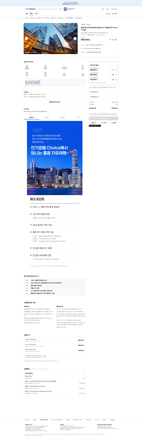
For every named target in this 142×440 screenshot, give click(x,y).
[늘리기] (116, 70)
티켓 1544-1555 (70, 426)
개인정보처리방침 (44, 419)
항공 (27, 18)
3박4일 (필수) (29, 373)
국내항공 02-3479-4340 (76, 428)
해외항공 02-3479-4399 (65, 428)
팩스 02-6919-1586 (64, 427)
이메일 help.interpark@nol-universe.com (77, 427)
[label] (103, 64)
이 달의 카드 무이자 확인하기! (93, 48)
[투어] (31, 13)
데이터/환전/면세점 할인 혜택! (93, 52)
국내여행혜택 (78, 18)
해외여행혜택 (69, 18)
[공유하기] (113, 40)
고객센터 (104, 419)
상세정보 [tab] (62, 117)
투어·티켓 (46, 18)
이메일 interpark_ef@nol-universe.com (105, 427)
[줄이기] (110, 70)
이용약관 (34, 419)
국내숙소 (53, 18)
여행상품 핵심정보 (100, 35)
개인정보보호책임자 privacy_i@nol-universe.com (107, 428)
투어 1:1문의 (62, 429)
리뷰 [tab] (78, 117)
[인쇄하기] (116, 40)
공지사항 (97, 419)
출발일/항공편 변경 (54, 102)
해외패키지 (39, 18)
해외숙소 (32, 18)
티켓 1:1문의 (68, 429)
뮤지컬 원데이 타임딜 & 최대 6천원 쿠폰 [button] (48, 9)
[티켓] (36, 13)
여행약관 (67, 419)
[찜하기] (110, 40)
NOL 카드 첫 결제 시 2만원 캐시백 (94, 45)
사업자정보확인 (41, 427)
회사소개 (27, 419)
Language (112, 419)
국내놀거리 (60, 18)
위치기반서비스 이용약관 (56, 419)
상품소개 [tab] (31, 117)
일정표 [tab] (47, 117)
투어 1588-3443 (63, 426)
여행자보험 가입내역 (77, 419)
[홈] (27, 13)
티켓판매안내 (88, 419)
